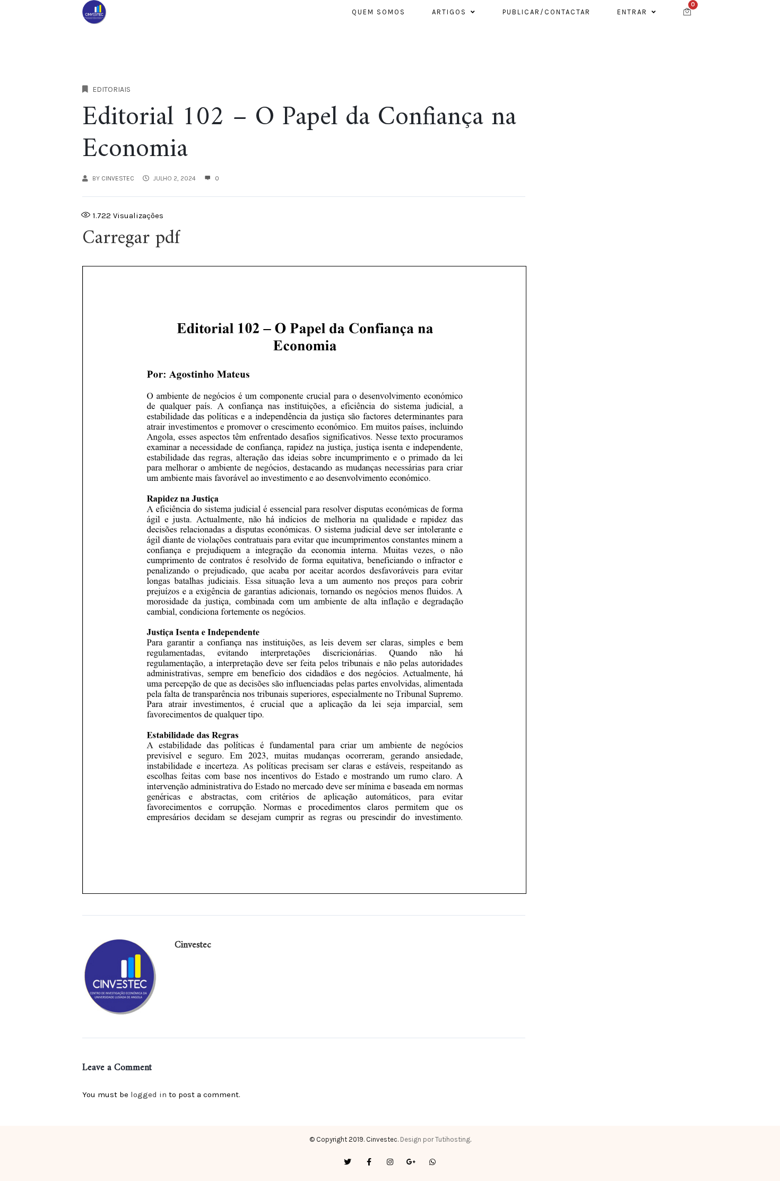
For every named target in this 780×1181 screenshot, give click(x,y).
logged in (149, 1094)
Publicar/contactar (546, 12)
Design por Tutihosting (435, 1139)
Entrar (632, 12)
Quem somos (378, 12)
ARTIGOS (449, 12)
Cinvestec (117, 178)
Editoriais (111, 89)
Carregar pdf (131, 238)
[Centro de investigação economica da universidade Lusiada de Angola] (94, 12)
